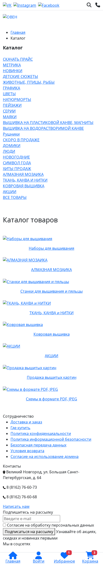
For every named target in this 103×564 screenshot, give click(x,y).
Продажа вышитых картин (51, 377)
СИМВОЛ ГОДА (17, 163)
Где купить (20, 427)
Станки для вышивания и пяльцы (51, 291)
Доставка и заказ (26, 422)
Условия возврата (27, 450)
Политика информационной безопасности (51, 439)
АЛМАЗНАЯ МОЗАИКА (23, 174)
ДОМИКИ (11, 145)
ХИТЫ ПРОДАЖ (17, 168)
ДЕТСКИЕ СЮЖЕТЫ (20, 76)
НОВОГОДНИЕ (16, 157)
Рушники (11, 134)
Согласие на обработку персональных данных (50, 525)
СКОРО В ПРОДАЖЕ (21, 139)
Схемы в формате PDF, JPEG (51, 399)
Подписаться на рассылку (29, 531)
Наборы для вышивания (51, 248)
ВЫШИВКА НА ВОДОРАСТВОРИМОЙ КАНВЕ (43, 128)
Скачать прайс (18, 59)
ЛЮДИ (9, 151)
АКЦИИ (9, 191)
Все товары (15, 197)
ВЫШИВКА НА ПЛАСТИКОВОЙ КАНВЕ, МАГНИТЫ (48, 122)
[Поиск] (89, 5)
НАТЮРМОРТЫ (17, 99)
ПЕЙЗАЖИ (12, 105)
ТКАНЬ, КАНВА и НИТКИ (25, 180)
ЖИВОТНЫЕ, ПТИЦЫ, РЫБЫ (29, 82)
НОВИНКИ (12, 70)
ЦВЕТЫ (9, 93)
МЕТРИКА (12, 65)
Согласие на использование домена (45, 456)
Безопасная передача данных (38, 445)
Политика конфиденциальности (41, 433)
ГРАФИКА (11, 88)
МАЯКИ (10, 116)
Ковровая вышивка (23, 186)
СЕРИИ (9, 111)
